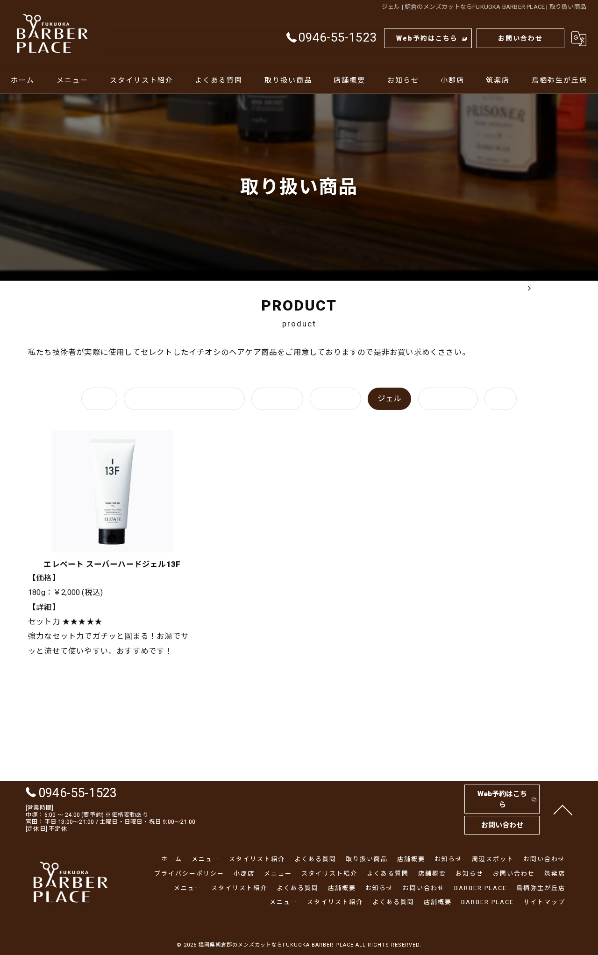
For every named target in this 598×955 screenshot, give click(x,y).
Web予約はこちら (427, 38)
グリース (335, 398)
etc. (500, 398)
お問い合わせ (520, 38)
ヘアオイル (448, 398)
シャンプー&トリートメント (184, 398)
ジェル (389, 398)
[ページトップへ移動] (563, 809)
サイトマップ (544, 901)
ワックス (277, 398)
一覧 (99, 398)
